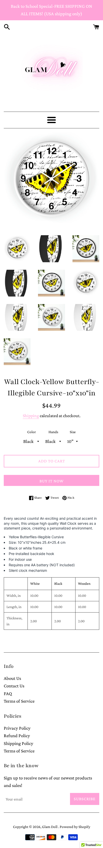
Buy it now (52, 481)
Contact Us (14, 685)
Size (73, 432)
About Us (12, 678)
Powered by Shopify (75, 826)
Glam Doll (50, 826)
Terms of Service (19, 701)
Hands (53, 432)
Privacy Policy (17, 728)
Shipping (31, 415)
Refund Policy (17, 735)
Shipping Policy (18, 743)
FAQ (8, 693)
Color (31, 432)
